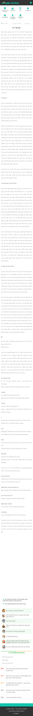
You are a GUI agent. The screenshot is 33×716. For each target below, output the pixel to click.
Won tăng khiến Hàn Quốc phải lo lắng (15, 604)
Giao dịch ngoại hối (7, 663)
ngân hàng (5, 660)
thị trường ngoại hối (7, 657)
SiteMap (16, 713)
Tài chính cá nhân (16, 23)
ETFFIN (5, 23)
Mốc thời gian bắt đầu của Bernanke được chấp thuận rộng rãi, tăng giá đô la (15, 600)
